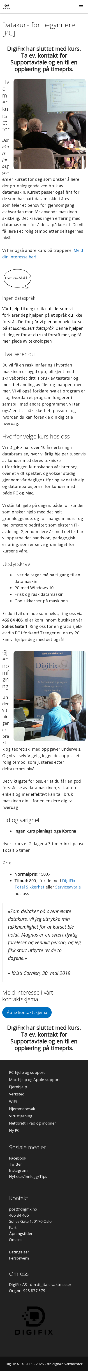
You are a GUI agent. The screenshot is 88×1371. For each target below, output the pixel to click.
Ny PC (14, 1130)
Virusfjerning (20, 1115)
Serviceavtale (68, 887)
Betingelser (19, 1252)
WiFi (13, 1101)
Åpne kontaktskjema (27, 1012)
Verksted (17, 1094)
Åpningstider (20, 1233)
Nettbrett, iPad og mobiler (32, 1123)
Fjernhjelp (18, 1086)
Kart (12, 1227)
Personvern (19, 1258)
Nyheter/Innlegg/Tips (28, 1176)
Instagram (18, 1170)
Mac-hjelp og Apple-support (34, 1079)
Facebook (17, 1158)
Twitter (15, 1164)
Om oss (15, 1239)
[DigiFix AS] (6, 6)
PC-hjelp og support (27, 1072)
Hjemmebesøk (22, 1108)
